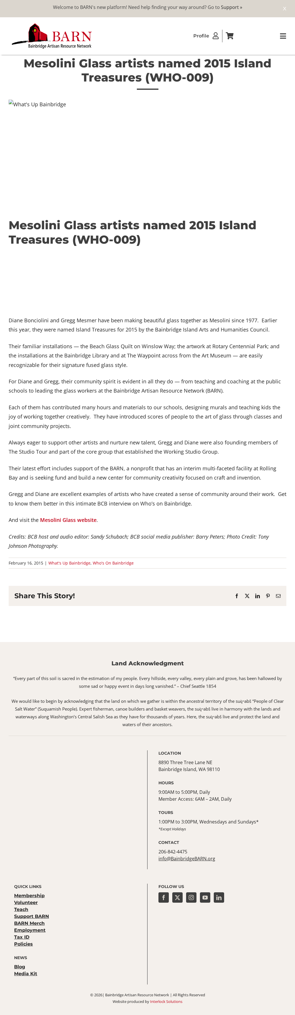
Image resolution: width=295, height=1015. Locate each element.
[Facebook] (163, 897)
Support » (231, 7)
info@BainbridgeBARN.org (186, 858)
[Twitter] (177, 897)
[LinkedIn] (219, 897)
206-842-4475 (172, 852)
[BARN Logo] (52, 24)
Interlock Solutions (166, 1001)
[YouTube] (205, 897)
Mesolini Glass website (68, 519)
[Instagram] (191, 897)
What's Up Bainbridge (69, 563)
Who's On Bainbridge (113, 563)
